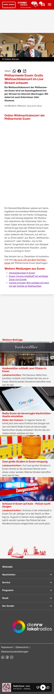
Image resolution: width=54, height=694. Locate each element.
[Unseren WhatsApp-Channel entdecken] (2, 657)
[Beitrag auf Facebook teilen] (19, 71)
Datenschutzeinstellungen (14, 651)
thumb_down (38, 687)
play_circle (43, 687)
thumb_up (48, 687)
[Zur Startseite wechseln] (9, 5)
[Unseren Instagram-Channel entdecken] (11, 657)
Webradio (7, 567)
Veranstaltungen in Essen (22, 273)
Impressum (7, 647)
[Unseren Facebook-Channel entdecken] (7, 657)
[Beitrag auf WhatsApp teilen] (14, 71)
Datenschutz (22, 647)
